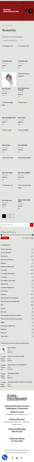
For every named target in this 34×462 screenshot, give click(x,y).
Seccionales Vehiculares (8, 326)
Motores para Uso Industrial (9, 298)
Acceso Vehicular (6, 252)
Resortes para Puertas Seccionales (11, 319)
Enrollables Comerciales (8, 280)
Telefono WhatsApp (17, 429)
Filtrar (4, 238)
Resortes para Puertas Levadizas (11, 315)
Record (3, 308)
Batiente (3, 263)
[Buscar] (31, 225)
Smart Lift (4, 333)
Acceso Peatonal (6, 249)
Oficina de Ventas (17, 438)
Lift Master (4, 291)
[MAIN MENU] (31, 11)
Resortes (3, 312)
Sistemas (3, 329)
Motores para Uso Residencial (10, 301)
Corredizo (4, 277)
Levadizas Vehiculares (7, 287)
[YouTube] (17, 458)
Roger (3, 322)
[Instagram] (21, 458)
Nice (2, 305)
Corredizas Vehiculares (8, 273)
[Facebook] (12, 458)
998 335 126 (17, 431)
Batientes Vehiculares (7, 266)
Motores (3, 294)
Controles (4, 270)
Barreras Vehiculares (7, 259)
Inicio (3, 25)
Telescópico (4, 336)
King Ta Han (4, 284)
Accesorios (4, 256)
